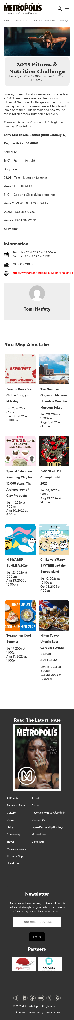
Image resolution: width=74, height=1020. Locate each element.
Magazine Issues (16, 849)
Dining (10, 820)
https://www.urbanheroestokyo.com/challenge (42, 273)
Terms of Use (53, 1012)
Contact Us (38, 820)
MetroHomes (39, 834)
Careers (36, 805)
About (35, 798)
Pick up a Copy (15, 856)
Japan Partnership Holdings (47, 827)
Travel (10, 842)
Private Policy (36, 1012)
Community (13, 834)
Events (20, 20)
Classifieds (38, 842)
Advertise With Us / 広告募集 (48, 813)
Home (7, 20)
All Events (12, 798)
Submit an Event (16, 805)
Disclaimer (20, 1012)
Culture (11, 813)
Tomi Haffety (37, 309)
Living (10, 827)
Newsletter (13, 863)
